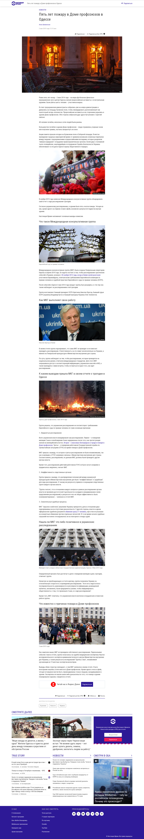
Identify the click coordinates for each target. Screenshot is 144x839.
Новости (42, 10)
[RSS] (97, 814)
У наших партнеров (48, 817)
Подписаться (87, 684)
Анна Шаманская (44, 25)
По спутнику (46, 820)
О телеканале (16, 813)
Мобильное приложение (20, 824)
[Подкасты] (102, 814)
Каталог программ (18, 817)
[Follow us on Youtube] (83, 814)
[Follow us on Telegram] (92, 814)
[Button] (126, 3)
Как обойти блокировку (19, 820)
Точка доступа (46, 813)
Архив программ (17, 832)
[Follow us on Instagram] (88, 814)
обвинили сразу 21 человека (75, 512)
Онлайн (44, 824)
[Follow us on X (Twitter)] (78, 814)
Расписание (46, 832)
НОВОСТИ (58, 755)
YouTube (44, 828)
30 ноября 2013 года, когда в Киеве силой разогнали (81, 275)
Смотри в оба (102, 755)
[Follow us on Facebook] (74, 814)
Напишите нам (16, 828)
